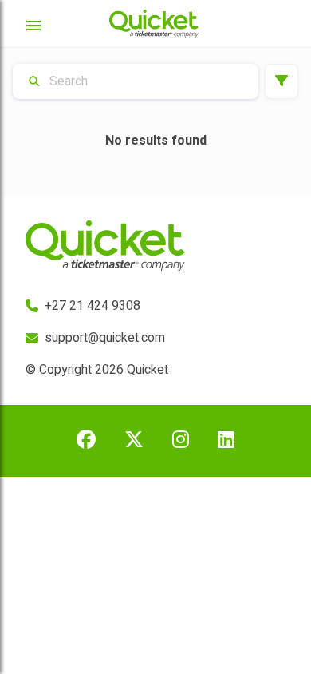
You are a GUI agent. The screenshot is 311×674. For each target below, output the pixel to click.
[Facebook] (86, 440)
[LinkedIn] (226, 440)
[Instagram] (180, 440)
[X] (134, 440)
